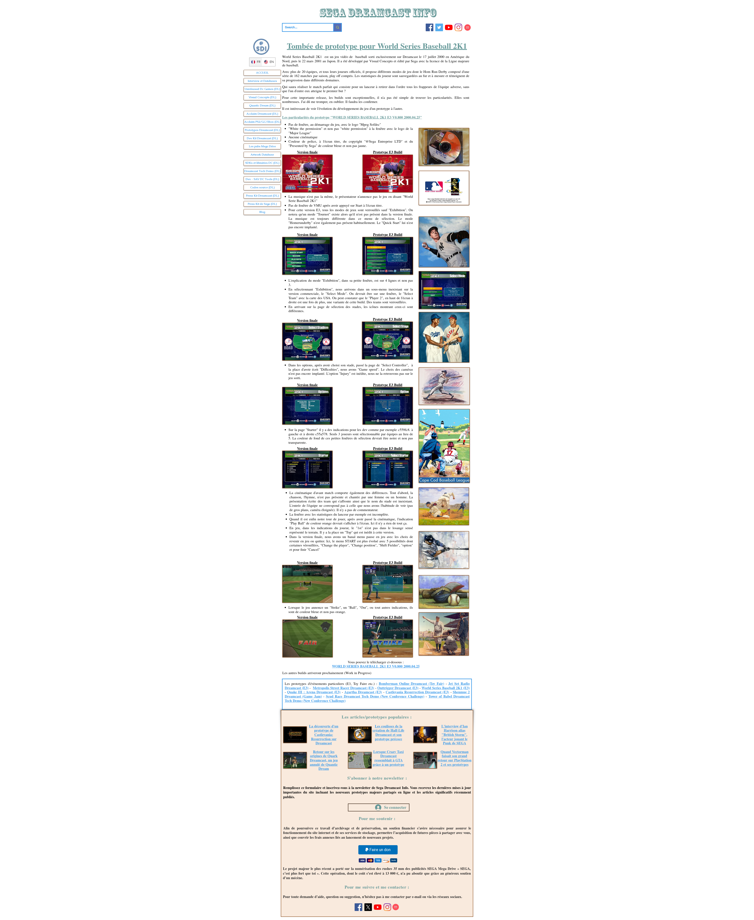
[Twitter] (439, 27)
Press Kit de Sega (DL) (262, 204)
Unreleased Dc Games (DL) (262, 89)
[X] (368, 907)
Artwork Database (262, 154)
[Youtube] (449, 27)
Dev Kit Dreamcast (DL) (262, 138)
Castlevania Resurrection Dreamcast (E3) (417, 692)
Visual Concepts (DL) (262, 97)
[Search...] (337, 27)
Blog (262, 212)
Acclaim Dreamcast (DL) (262, 113)
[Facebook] (429, 27)
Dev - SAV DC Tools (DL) (262, 179)
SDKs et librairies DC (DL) (262, 163)
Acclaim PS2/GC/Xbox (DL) (262, 122)
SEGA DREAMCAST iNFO (378, 13)
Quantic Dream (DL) (262, 105)
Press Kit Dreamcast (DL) (262, 195)
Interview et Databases (262, 81)
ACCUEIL (262, 72)
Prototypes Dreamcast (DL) (262, 130)
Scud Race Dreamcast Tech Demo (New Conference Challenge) (375, 696)
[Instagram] (458, 27)
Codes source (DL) (262, 187)
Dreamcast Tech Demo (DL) (262, 171)
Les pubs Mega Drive (262, 146)
